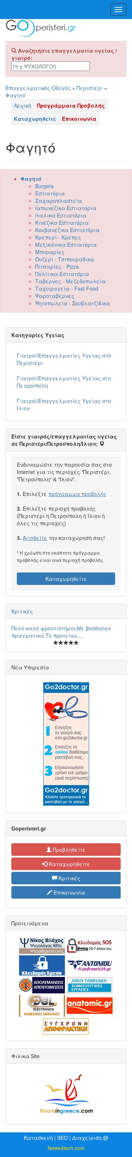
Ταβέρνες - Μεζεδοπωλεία (70, 281)
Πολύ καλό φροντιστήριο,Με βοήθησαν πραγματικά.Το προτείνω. (61, 631)
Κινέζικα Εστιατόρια (62, 222)
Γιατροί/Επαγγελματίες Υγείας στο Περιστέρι (64, 359)
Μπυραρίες (50, 251)
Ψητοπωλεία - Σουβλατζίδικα (72, 303)
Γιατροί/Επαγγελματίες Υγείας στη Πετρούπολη (64, 381)
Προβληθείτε (68, 849)
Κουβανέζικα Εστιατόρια (67, 230)
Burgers (44, 186)
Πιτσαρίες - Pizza (57, 266)
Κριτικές (22, 611)
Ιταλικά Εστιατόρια (61, 215)
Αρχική (22, 105)
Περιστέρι (90, 88)
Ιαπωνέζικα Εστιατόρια (65, 208)
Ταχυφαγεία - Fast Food (66, 288)
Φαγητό (15, 95)
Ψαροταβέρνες (54, 295)
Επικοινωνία (68, 892)
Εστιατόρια (50, 193)
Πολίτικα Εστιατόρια (62, 273)
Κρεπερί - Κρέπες (58, 237)
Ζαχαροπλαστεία (58, 200)
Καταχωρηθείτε (66, 578)
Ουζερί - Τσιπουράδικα (64, 259)
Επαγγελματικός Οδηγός (38, 88)
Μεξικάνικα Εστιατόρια (66, 244)
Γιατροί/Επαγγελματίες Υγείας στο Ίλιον (64, 404)
